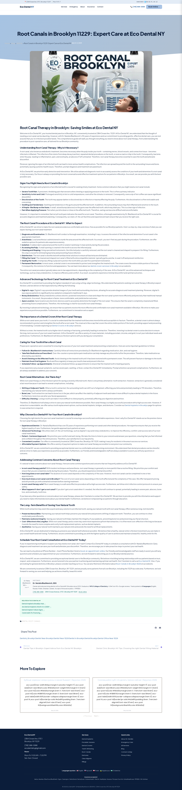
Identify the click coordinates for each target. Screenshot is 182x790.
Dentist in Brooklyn (76, 638)
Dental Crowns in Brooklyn (63, 326)
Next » (96, 716)
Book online (83, 592)
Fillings (84, 762)
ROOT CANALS (34, 621)
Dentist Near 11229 (61, 638)
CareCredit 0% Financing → (32, 613)
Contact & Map (126, 752)
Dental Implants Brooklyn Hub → (34, 604)
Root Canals (86, 752)
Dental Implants (87, 739)
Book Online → (154, 7)
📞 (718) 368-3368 (137, 7)
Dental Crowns (87, 745)
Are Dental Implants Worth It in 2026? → (36, 607)
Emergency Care (127, 742)
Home (7, 43)
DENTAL (19, 43)
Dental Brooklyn (91, 638)
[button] (156, 628)
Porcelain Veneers (88, 742)
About (82, 7)
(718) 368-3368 (38, 592)
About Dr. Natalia (127, 739)
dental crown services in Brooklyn (105, 266)
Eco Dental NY (144, 561)
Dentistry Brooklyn (27, 638)
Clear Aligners (87, 758)
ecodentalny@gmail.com (35, 748)
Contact (100, 7)
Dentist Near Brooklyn (44, 638)
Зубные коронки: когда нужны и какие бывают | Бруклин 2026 (55, 680)
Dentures (85, 755)
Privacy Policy (126, 755)
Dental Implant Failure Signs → (33, 610)
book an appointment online (93, 551)
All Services (125, 745)
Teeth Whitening (88, 749)
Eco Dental (27, 7)
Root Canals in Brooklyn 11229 (128, 564)
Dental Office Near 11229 (108, 638)
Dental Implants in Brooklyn (136, 405)
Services (64, 7)
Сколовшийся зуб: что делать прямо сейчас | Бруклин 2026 (127, 680)
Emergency (74, 7)
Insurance (91, 7)
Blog (13, 43)
